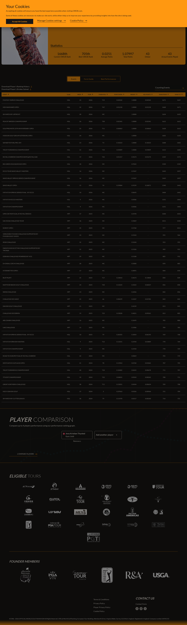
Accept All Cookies (19, 21)
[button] (51, 21)
